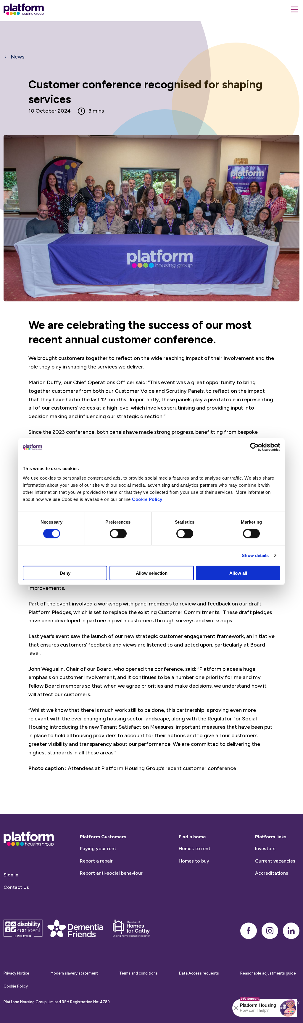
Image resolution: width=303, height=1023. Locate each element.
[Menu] (295, 9)
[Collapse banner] (236, 1007)
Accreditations (271, 873)
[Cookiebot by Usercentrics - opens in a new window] (254, 447)
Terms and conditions (138, 973)
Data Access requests (199, 973)
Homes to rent (194, 848)
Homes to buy (194, 861)
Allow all (238, 572)
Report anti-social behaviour (111, 873)
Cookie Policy (147, 498)
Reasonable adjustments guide (268, 973)
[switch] (118, 533)
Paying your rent (98, 848)
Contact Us (16, 887)
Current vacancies (275, 861)
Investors (265, 848)
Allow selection (151, 572)
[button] (288, 1008)
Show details (255, 555)
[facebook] (248, 931)
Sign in (11, 875)
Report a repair (96, 861)
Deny (65, 572)
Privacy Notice (16, 973)
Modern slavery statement (74, 973)
